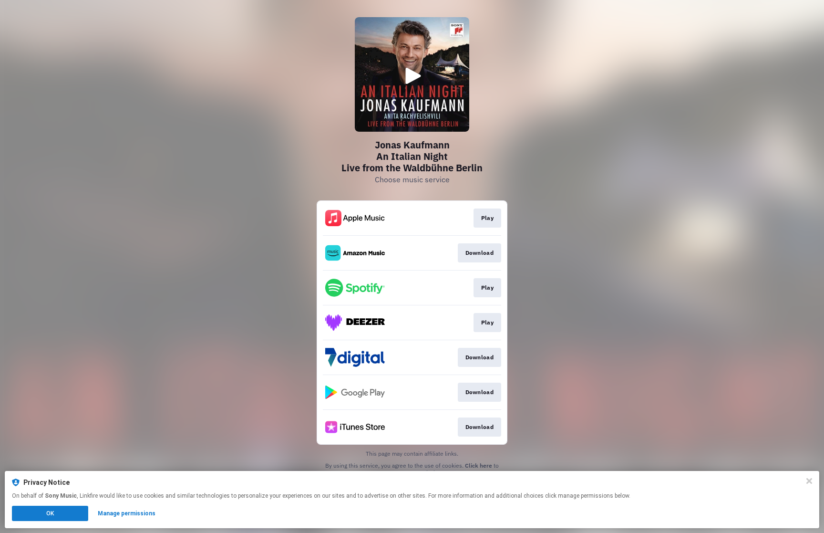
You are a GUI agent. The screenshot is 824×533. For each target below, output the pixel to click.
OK (50, 513)
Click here (478, 465)
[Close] (809, 481)
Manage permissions (126, 513)
